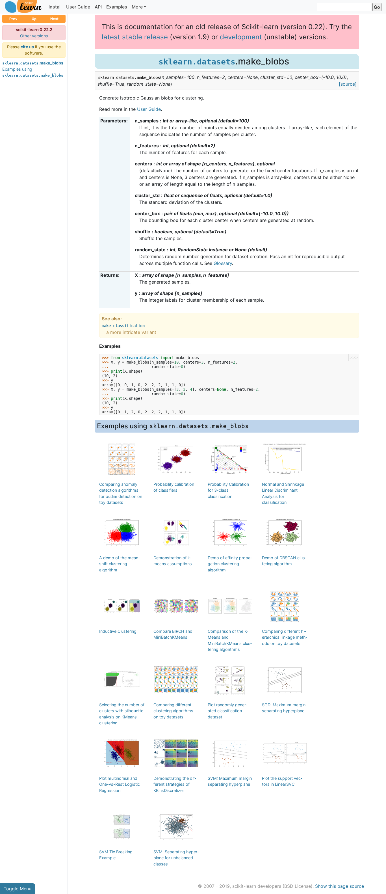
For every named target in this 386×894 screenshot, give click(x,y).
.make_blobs (32, 63)
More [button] (137, 7)
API (98, 7)
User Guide (78, 7)
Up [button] (34, 19)
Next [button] (54, 19)
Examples (116, 7)
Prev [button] (13, 19)
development (241, 37)
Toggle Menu (17, 888)
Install (55, 7)
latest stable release (135, 37)
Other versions (34, 35)
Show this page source (339, 886)
